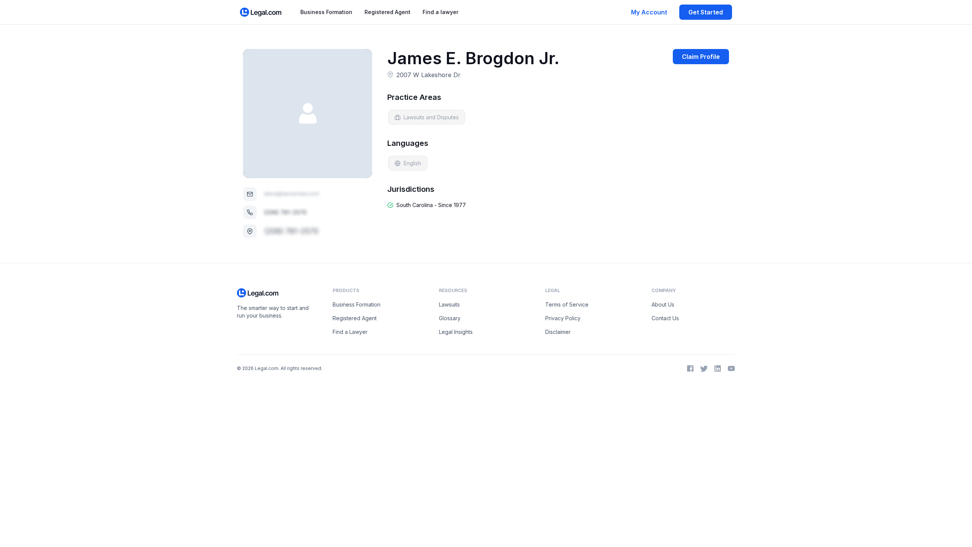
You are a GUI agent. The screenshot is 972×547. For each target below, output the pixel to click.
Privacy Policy (563, 318)
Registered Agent (387, 12)
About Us (663, 304)
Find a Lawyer (350, 332)
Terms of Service (567, 304)
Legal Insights (456, 332)
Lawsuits (449, 304)
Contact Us (665, 318)
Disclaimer (558, 332)
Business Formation (326, 12)
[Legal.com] (261, 12)
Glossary (450, 318)
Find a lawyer (440, 12)
